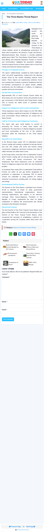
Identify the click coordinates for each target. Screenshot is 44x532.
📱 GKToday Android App (22, 529)
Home (4, 8)
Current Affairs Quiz (26, 8)
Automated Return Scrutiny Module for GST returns (12, 247)
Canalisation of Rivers (13, 263)
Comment (6, 277)
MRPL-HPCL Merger (33, 263)
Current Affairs (13, 8)
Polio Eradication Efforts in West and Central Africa (32, 247)
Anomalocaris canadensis (12, 254)
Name (4, 302)
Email (4, 310)
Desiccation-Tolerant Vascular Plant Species (33, 255)
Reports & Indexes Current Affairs (24, 227)
